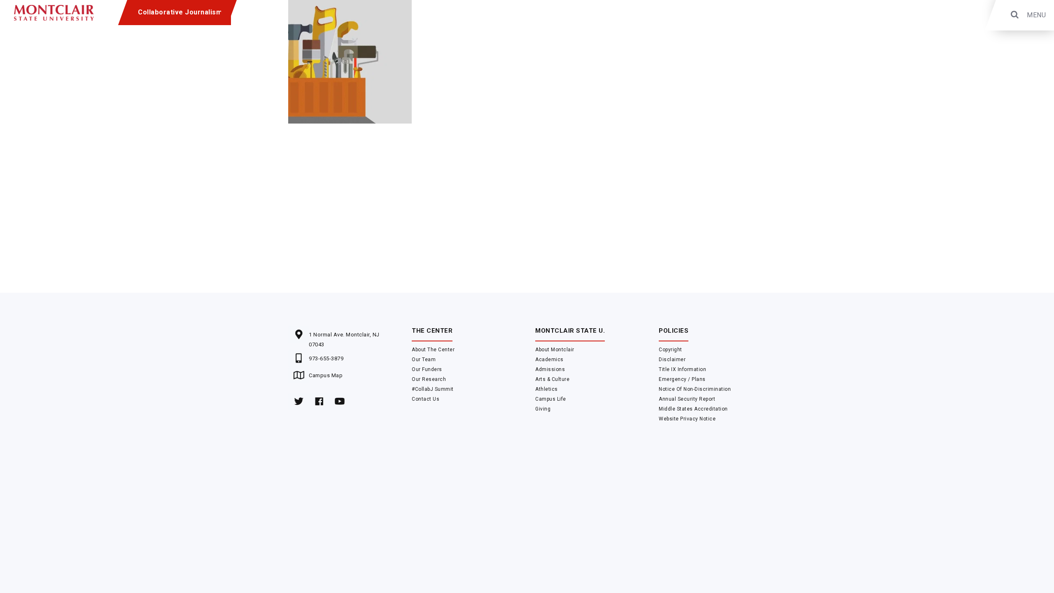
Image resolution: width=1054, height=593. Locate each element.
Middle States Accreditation (693, 409)
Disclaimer (672, 359)
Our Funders (427, 369)
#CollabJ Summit (433, 389)
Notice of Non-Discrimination (695, 389)
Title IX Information (682, 369)
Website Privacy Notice (687, 419)
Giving (542, 409)
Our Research (429, 379)
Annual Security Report (687, 399)
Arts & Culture (552, 379)
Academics (549, 359)
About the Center (433, 350)
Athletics (546, 389)
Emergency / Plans (682, 379)
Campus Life (550, 399)
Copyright (670, 350)
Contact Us (425, 399)
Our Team (424, 359)
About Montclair (554, 350)
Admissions (550, 369)
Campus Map (326, 375)
